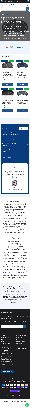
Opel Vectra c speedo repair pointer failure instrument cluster (22, 102)
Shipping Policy (6, 403)
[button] (28, 5)
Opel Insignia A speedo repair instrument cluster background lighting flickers (22, 76)
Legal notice (24, 403)
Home (2, 14)
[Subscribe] (24, 326)
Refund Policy (23, 401)
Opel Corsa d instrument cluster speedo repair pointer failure (7, 75)
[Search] (27, 9)
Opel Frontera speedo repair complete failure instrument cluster (7, 103)
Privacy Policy (7, 401)
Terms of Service (15, 401)
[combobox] (15, 8)
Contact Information (15, 403)
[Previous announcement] (2, 1)
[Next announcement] (28, 1)
